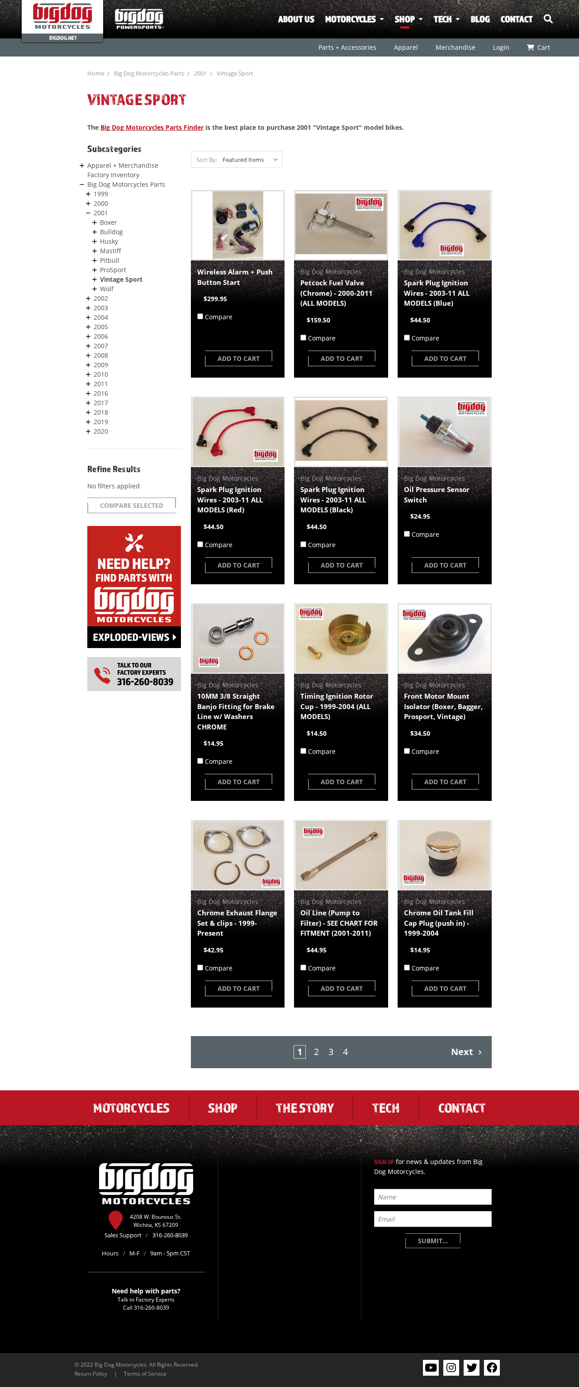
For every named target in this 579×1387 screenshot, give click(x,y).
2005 (101, 326)
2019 (101, 421)
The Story (305, 1107)
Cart (543, 47)
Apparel (406, 47)
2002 (101, 298)
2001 (200, 73)
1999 (101, 193)
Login (501, 47)
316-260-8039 (151, 1307)
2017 (101, 402)
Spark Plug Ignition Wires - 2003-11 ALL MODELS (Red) (230, 499)
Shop (405, 19)
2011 (101, 383)
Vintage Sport (235, 73)
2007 (101, 345)
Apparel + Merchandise (122, 165)
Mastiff (110, 250)
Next (463, 1052)
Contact (517, 19)
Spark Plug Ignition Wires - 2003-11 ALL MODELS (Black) (333, 499)
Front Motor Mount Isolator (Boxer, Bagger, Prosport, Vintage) (443, 706)
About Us (296, 19)
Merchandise (455, 47)
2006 (101, 336)
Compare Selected (131, 505)
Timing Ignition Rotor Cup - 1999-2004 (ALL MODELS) (336, 706)
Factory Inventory (113, 174)
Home (95, 73)
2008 (101, 355)
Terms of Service (145, 1373)
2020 (101, 431)
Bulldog (111, 231)
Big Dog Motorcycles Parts (149, 73)
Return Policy (91, 1373)
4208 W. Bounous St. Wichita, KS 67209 (155, 1220)
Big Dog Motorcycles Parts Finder (152, 127)
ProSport (113, 269)
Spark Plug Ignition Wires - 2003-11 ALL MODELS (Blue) (437, 293)
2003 (101, 307)
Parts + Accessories (347, 47)
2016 (101, 393)
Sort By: (206, 160)
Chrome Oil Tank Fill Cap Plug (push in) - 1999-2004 (439, 922)
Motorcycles (350, 19)
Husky (109, 241)
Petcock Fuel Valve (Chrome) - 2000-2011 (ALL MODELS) (336, 293)
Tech (443, 19)
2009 (101, 364)
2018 (101, 412)
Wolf (107, 288)
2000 (101, 203)
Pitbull (109, 260)
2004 (101, 317)
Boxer (108, 222)
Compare (219, 316)
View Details (237, 225)
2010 (101, 374)
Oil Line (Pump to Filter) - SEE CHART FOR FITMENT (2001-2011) (339, 922)
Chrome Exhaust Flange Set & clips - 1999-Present (237, 922)
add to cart (239, 358)
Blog (480, 19)
